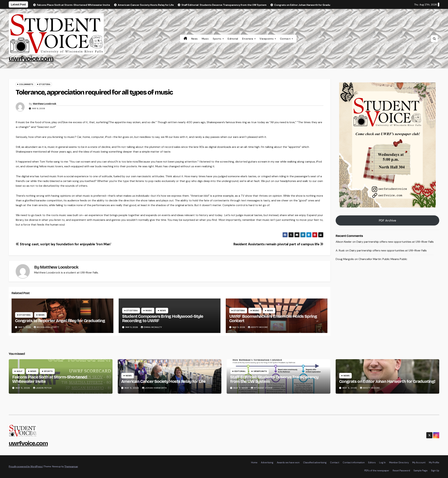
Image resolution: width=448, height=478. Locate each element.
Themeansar (71, 466)
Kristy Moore (259, 327)
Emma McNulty (153, 327)
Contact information (354, 462)
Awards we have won (288, 462)
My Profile (434, 462)
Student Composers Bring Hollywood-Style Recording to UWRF (162, 318)
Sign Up (435, 470)
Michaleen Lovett (48, 327)
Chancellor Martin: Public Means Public (383, 259)
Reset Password (401, 470)
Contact (285, 38)
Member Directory (399, 462)
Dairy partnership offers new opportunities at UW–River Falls (395, 242)
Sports (217, 38)
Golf (19, 371)
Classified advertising (315, 462)
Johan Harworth (156, 387)
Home (254, 462)
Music (205, 38)
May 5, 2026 (23, 387)
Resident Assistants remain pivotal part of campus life (276, 244)
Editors (372, 462)
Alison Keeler (344, 242)
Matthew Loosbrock (44, 103)
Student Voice (263, 387)
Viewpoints (267, 38)
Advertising (267, 462)
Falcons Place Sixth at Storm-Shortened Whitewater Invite (49, 379)
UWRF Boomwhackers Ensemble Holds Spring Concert (273, 318)
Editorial (233, 38)
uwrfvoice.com (31, 59)
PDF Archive (387, 220)
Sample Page (421, 470)
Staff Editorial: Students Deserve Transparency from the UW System (274, 379)
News (194, 38)
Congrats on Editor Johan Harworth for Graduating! (387, 381)
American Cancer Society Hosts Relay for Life (163, 381)
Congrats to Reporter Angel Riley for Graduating (60, 320)
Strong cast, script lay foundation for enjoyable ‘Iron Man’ (65, 244)
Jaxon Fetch (44, 387)
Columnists (26, 84)
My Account (418, 462)
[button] (434, 38)
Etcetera (248, 38)
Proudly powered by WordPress (26, 466)
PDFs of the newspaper (376, 470)
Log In (382, 462)
